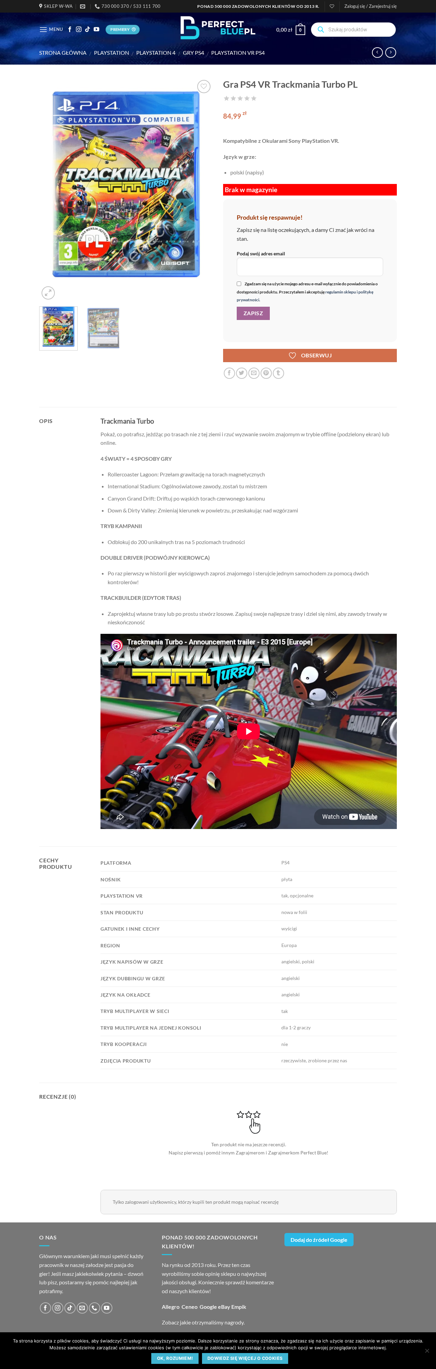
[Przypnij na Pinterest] (266, 373)
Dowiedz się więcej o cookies (245, 1358)
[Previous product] (390, 52)
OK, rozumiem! (175, 1358)
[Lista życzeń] (332, 6)
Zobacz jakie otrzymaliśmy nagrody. (203, 1322)
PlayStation (111, 52)
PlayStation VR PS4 (238, 52)
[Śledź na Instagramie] (78, 30)
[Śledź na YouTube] (96, 30)
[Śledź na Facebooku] (70, 30)
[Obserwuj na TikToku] (87, 30)
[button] (370, 6)
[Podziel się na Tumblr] (278, 373)
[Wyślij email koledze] (254, 373)
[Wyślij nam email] (82, 1308)
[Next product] (377, 52)
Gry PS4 (193, 52)
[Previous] (51, 190)
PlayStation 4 (155, 52)
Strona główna (63, 52)
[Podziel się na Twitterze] (241, 373)
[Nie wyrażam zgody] (427, 1352)
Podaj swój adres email (261, 253)
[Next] (201, 190)
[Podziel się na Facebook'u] (229, 373)
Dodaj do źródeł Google (319, 1239)
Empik (238, 1306)
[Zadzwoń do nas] (94, 1308)
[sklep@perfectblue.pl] (83, 6)
